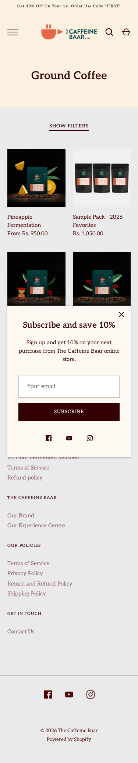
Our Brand (20, 515)
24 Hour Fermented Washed (43, 457)
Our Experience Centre (36, 525)
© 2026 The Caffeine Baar (69, 731)
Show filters (69, 126)
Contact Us (20, 631)
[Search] (109, 32)
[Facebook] (49, 439)
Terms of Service (28, 467)
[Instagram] (90, 439)
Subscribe (69, 412)
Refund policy (25, 477)
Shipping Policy (26, 593)
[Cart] (126, 32)
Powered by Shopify (69, 739)
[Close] (121, 315)
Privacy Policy (25, 573)
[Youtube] (69, 439)
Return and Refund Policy (39, 583)
